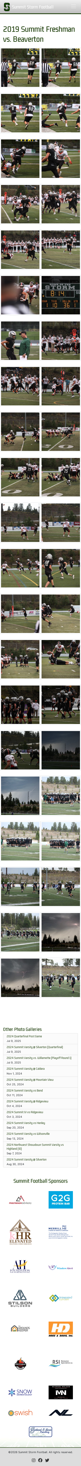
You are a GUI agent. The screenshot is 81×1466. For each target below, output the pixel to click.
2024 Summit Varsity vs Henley (26, 1123)
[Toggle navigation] (73, 6)
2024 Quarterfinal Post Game (24, 1036)
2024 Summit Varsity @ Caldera (26, 1068)
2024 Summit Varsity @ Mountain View (30, 1079)
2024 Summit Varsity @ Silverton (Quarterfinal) (35, 1047)
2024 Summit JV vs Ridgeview (25, 1112)
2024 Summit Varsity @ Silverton (27, 1159)
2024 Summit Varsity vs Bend (25, 1090)
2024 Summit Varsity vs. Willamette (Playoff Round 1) (39, 1058)
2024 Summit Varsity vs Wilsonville (28, 1133)
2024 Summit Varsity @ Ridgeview (27, 1101)
